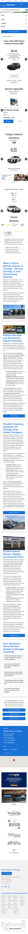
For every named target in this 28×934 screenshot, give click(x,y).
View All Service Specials (13, 91)
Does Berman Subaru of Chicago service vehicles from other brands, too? (14, 682)
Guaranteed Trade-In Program (16, 912)
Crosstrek (21, 355)
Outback (10, 356)
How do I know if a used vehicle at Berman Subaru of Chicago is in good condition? (13, 674)
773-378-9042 (11, 740)
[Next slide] (14, 804)
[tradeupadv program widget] (14, 813)
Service (10, 893)
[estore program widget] (14, 843)
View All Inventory (13, 140)
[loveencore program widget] (14, 851)
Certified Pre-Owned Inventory (4, 906)
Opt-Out (20, 924)
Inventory (4, 893)
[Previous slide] (13, 804)
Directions (5, 749)
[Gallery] (14, 177)
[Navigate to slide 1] (13, 182)
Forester (17, 355)
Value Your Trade (14, 714)
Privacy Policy (6, 924)
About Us (22, 896)
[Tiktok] (10, 753)
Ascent (14, 356)
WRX (18, 356)
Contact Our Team (14, 718)
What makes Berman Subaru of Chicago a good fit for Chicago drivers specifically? (13, 657)
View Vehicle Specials (14, 710)
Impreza (5, 356)
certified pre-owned (10, 393)
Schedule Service (13, 93)
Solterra (5, 358)
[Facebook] (4, 753)
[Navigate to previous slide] (1, 177)
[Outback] (14, 796)
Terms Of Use (10, 924)
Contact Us (14, 749)
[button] (14, 760)
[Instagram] (7, 753)
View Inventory (14, 415)
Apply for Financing (14, 512)
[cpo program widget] (14, 824)
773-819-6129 (10, 738)
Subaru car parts (14, 594)
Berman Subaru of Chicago (3, 924)
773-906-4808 (10, 742)
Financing (16, 893)
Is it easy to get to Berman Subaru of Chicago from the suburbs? (12, 690)
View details (14, 76)
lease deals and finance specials (15, 505)
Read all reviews (22, 225)
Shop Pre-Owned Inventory (3, 901)
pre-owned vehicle (9, 388)
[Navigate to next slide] (27, 177)
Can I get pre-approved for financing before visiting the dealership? (12, 665)
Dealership (23, 893)
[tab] (14, 193)
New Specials (4, 909)
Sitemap (13, 924)
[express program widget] (14, 835)
